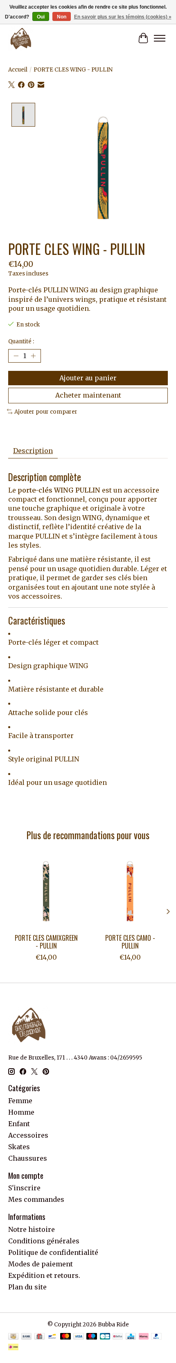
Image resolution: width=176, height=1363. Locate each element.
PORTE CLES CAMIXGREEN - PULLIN (46, 942)
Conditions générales (43, 1241)
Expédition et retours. (44, 1275)
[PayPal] (156, 1337)
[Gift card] (39, 1337)
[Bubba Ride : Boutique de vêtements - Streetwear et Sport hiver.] (21, 38)
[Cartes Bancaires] (105, 1337)
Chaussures (27, 1158)
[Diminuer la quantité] (16, 356)
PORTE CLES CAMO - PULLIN (130, 942)
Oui (41, 17)
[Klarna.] (144, 1337)
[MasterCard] (65, 1337)
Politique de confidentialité (53, 1252)
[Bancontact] (52, 1337)
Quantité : (21, 341)
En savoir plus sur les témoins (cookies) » (122, 17)
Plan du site (27, 1287)
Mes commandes (36, 1199)
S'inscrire (24, 1188)
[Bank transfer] (26, 1337)
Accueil (17, 69)
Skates (19, 1147)
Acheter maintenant (88, 395)
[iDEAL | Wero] (13, 1348)
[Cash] (13, 1337)
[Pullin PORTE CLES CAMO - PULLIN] (130, 891)
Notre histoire (31, 1229)
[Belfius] (118, 1337)
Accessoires (28, 1135)
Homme (21, 1112)
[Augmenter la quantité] (33, 356)
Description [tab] (33, 451)
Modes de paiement (40, 1264)
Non (61, 17)
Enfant (19, 1124)
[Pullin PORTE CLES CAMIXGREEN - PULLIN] (46, 891)
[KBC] (131, 1337)
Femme (20, 1101)
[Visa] (78, 1337)
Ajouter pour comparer (45, 411)
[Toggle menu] (159, 38)
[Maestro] (91, 1337)
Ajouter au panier (88, 378)
